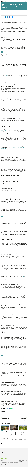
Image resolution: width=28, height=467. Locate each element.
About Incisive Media (3, 452)
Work (1, 412)
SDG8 (5, 412)
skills (7, 412)
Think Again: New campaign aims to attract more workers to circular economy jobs (5, 433)
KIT (13, 168)
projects (23, 276)
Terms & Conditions (17, 450)
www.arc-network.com (5, 464)
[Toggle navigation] (26, 1)
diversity (15, 412)
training (10, 412)
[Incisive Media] (2, 460)
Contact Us (2, 450)
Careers (15, 452)
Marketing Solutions (3, 451)
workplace (13, 412)
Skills (3, 412)
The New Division (6, 75)
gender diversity (22, 412)
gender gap (18, 412)
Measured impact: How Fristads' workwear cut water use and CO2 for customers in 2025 (14, 434)
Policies (15, 451)
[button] (25, 1)
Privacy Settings (3, 453)
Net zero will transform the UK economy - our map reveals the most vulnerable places (23, 434)
